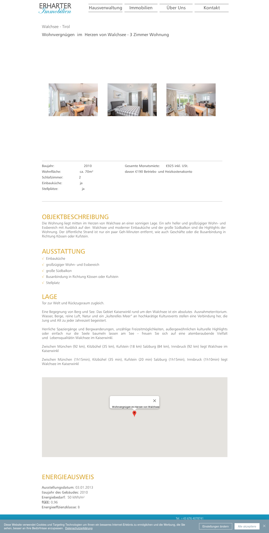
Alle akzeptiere (247, 526)
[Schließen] (264, 526)
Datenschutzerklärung (79, 528)
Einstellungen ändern (215, 526)
